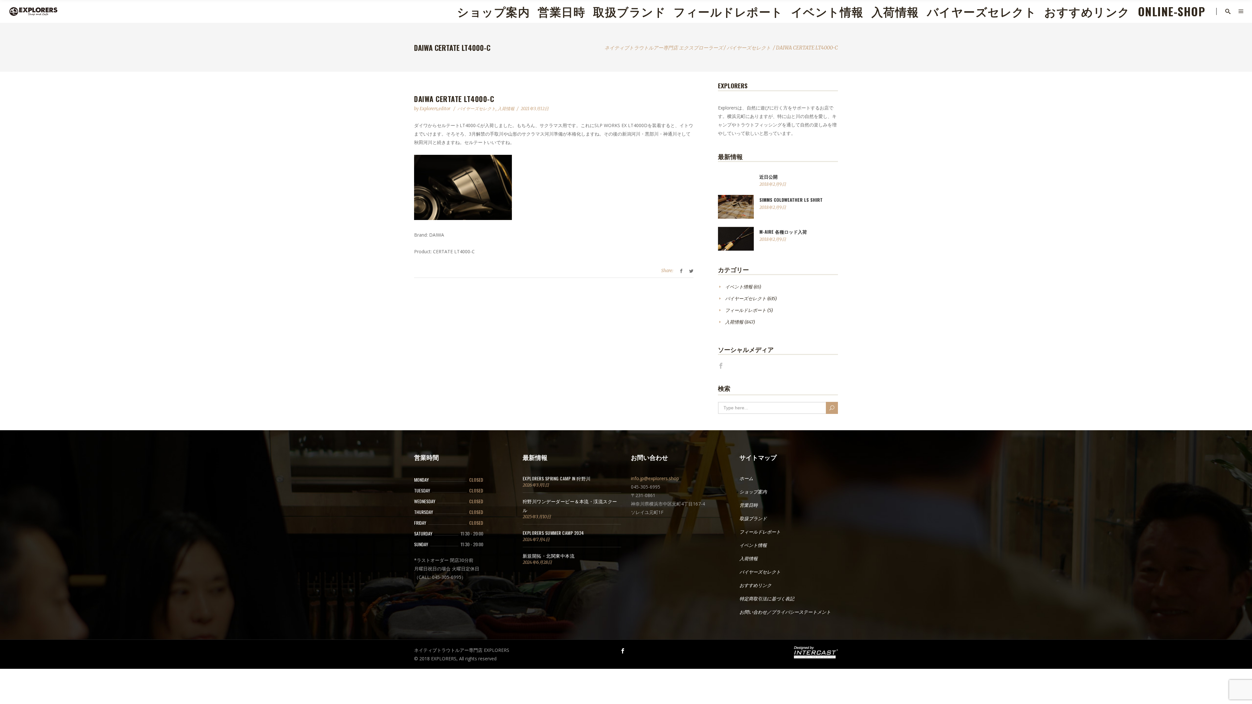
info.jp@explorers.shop (655, 478)
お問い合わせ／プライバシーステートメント (785, 612)
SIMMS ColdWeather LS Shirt (791, 199)
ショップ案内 (753, 492)
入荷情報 (506, 108)
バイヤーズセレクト (749, 47)
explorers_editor (435, 108)
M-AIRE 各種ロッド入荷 (783, 231)
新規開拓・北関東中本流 (549, 555)
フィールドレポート (745, 310)
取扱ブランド (753, 518)
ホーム (746, 478)
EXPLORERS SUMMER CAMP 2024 (553, 532)
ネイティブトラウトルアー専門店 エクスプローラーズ (663, 47)
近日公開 (768, 176)
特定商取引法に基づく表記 (766, 599)
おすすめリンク (755, 585)
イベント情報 (739, 287)
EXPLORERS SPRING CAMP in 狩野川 (557, 478)
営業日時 (748, 505)
